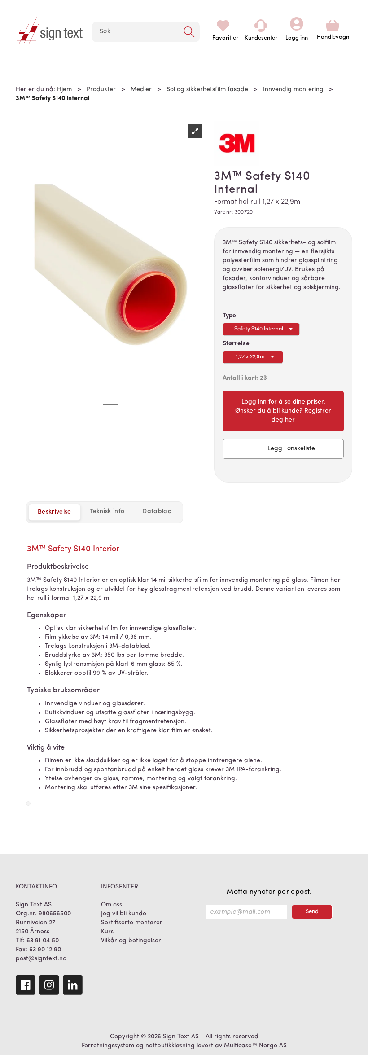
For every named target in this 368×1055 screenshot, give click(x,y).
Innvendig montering (293, 89)
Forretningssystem (108, 1045)
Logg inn (296, 25)
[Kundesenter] (260, 25)
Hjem (64, 89)
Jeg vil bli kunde (123, 913)
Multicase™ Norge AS (255, 1045)
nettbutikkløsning (170, 1045)
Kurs (107, 931)
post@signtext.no (41, 958)
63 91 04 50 (42, 940)
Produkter (101, 89)
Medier (141, 89)
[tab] (107, 512)
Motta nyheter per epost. (269, 892)
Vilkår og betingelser (131, 940)
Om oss (111, 904)
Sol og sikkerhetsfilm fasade (207, 89)
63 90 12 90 (45, 949)
